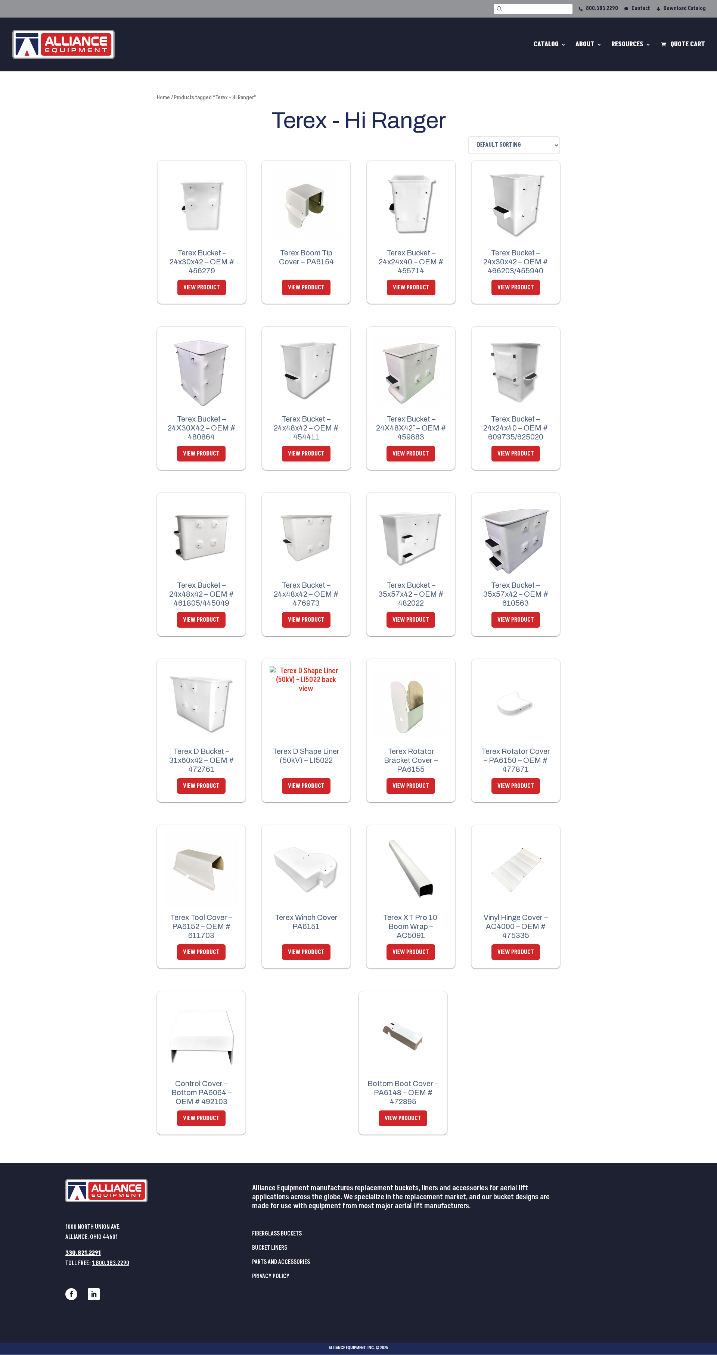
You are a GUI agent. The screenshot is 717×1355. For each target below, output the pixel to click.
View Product (201, 287)
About (585, 45)
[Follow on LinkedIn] (94, 1294)
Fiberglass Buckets (277, 1234)
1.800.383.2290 (110, 1263)
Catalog (546, 45)
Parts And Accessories (281, 1262)
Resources (627, 45)
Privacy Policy (270, 1276)
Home (163, 98)
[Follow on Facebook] (71, 1294)
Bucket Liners (269, 1248)
